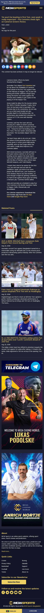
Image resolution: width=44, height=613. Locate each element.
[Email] (14, 67)
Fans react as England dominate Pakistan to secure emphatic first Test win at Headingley (21, 290)
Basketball (5, 566)
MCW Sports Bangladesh (32, 606)
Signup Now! (35, 3)
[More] (33, 67)
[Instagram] (10, 67)
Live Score (25, 569)
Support (24, 566)
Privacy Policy (6, 563)
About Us (25, 572)
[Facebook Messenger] (18, 67)
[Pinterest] (22, 67)
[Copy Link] (29, 67)
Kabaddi (24, 563)
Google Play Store (21, 197)
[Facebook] (3, 67)
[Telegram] (25, 67)
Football (4, 569)
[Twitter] (7, 67)
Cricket (4, 561)
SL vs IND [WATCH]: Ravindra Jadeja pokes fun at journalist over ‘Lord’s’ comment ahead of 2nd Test (22, 340)
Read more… (6, 551)
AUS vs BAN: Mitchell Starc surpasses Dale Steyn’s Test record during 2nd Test (20, 242)
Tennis (4, 572)
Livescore (33, 611)
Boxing (24, 561)
